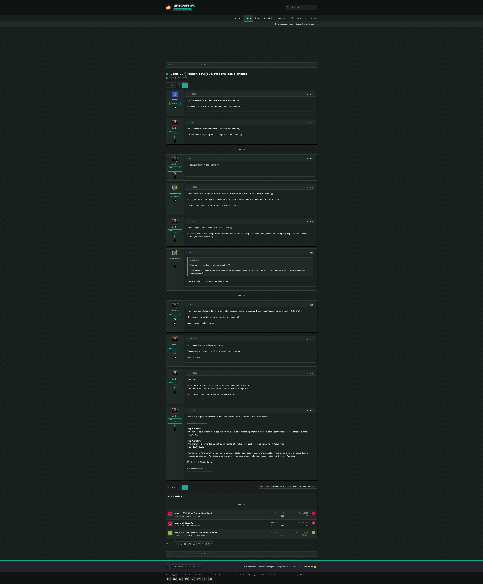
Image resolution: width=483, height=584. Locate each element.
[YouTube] (210, 579)
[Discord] (174, 579)
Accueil (307, 567)
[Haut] (312, 567)
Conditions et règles (266, 567)
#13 (311, 159)
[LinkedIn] (186, 579)
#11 (311, 94)
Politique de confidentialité (286, 567)
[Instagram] (180, 579)
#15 (311, 222)
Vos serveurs (195, 516)
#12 (311, 122)
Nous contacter (250, 567)
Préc (172, 85)
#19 (311, 373)
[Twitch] (198, 579)
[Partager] (307, 94)
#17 (311, 305)
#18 (311, 339)
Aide (300, 567)
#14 (311, 187)
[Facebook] (168, 579)
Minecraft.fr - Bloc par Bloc (184, 567)
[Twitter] (204, 579)
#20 (311, 411)
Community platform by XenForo (186, 575)
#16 (311, 253)
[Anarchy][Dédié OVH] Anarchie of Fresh (193, 513)
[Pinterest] (192, 579)
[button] (273, 18)
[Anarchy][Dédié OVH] (185, 523)
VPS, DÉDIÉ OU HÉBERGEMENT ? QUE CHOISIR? (196, 532)
